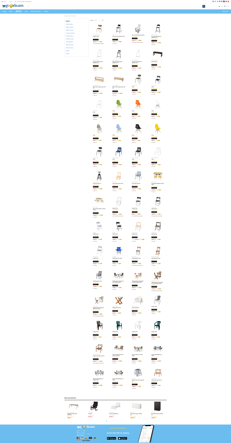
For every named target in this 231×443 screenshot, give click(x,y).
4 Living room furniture (70, 33)
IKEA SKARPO (134, 306)
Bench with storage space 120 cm (118, 87)
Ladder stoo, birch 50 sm (156, 380)
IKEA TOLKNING (115, 85)
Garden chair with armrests (98, 355)
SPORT (26, 11)
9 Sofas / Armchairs (69, 47)
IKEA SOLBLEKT (115, 306)
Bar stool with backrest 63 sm (118, 36)
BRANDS (10, 11)
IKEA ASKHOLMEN (155, 256)
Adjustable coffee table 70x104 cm (72, 414)
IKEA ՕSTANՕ (134, 85)
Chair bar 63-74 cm (97, 183)
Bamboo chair (96, 36)
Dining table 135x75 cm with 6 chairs (99, 209)
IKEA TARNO (134, 256)
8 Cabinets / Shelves (69, 44)
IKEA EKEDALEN (154, 60)
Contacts (84, 430)
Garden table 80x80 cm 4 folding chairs (98, 379)
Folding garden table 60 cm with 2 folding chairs (118, 282)
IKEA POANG (90, 412)
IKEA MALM (111, 412)
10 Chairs (67, 50)
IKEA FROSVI (134, 232)
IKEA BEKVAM (154, 378)
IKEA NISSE (153, 207)
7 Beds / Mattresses (69, 41)
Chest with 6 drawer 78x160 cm (136, 414)
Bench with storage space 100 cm (99, 87)
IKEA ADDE (153, 85)
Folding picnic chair (116, 307)
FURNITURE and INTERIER (35, 11)
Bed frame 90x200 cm (113, 413)
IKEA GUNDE (114, 207)
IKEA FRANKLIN (96, 60)
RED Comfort (153, 182)
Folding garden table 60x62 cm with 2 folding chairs (157, 283)
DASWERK (114, 256)
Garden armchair (135, 307)
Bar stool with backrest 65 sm (138, 35)
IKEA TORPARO (135, 182)
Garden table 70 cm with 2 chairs (137, 355)
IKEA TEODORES (115, 157)
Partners (88, 433)
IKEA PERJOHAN (96, 85)
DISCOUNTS (46, 11)
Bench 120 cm (154, 61)
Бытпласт (134, 378)
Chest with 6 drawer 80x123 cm (157, 414)
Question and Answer (81, 433)
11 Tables (67, 53)
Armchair (90, 413)
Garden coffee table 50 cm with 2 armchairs (117, 355)
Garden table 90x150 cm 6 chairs (117, 379)
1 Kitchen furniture (69, 24)
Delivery (78, 432)
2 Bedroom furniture (69, 27)
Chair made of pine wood (117, 183)
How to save (225, 11)
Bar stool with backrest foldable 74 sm (117, 62)
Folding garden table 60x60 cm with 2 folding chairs (137, 282)
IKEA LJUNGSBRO (70, 412)
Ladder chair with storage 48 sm (138, 381)
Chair (133, 86)
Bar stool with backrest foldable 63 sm (156, 37)
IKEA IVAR (114, 182)
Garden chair (154, 306)
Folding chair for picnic (117, 258)
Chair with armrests (136, 183)
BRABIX (94, 232)
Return (83, 432)
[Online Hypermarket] (12, 6)
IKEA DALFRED (96, 182)
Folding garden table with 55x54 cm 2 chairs (98, 308)
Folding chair (115, 208)
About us (78, 430)
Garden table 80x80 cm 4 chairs (156, 355)
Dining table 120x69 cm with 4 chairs (157, 184)
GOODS (4, 11)
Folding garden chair (136, 258)
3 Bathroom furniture (70, 30)
